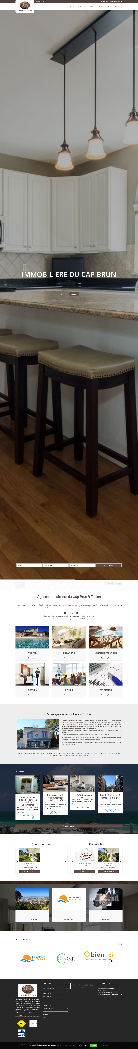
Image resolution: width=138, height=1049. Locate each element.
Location (63, 529)
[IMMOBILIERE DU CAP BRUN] (15, 6)
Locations (81, 6)
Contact (75, 529)
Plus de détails (104, 1045)
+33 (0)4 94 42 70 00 (116, 1)
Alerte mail (105, 1)
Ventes (72, 6)
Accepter (93, 1046)
